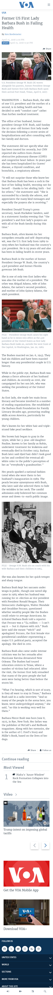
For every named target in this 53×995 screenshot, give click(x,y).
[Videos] (20, 991)
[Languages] (32, 991)
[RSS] (31, 949)
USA (4, 13)
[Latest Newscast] (8, 991)
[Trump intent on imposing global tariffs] (26, 814)
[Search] (45, 991)
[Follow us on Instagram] (25, 949)
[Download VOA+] (26, 912)
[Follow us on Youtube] (18, 949)
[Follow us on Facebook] (4, 949)
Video (8, 795)
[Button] (47, 49)
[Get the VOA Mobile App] (26, 874)
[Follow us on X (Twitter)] (11, 949)
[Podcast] (38, 949)
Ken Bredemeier (13, 34)
